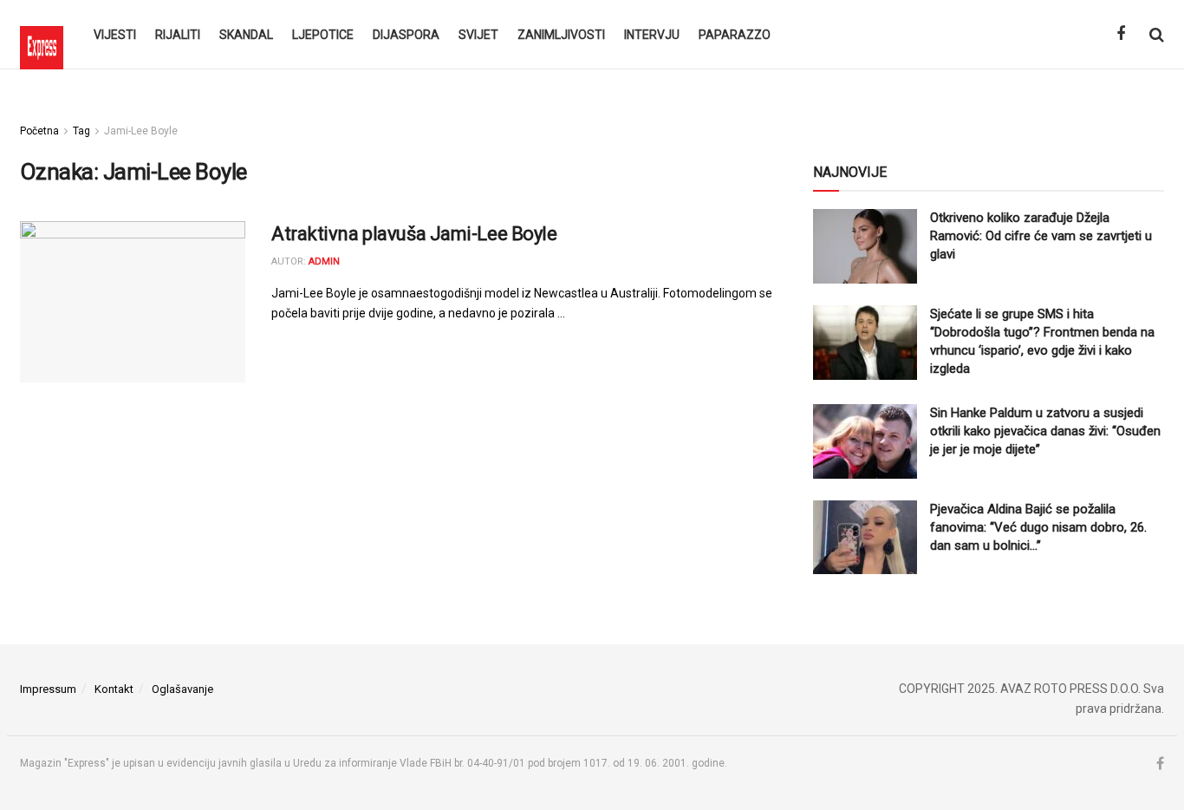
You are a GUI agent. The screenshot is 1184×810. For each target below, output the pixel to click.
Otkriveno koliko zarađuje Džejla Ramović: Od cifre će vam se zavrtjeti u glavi (1041, 236)
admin (324, 261)
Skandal (246, 35)
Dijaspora (406, 35)
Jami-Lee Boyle (141, 131)
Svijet (478, 35)
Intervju (652, 35)
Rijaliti (177, 35)
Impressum (48, 689)
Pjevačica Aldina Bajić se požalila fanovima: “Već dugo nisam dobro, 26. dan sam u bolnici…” (1038, 527)
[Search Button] (1156, 34)
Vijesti (115, 35)
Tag (81, 131)
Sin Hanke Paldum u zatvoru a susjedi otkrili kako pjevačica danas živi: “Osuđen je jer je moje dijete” (1045, 431)
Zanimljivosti (561, 35)
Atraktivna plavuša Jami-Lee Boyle (413, 234)
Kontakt (113, 689)
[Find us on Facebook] (1120, 34)
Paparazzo (735, 35)
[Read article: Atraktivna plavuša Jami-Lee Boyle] (132, 301)
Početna (39, 131)
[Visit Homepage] (41, 34)
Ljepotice (323, 35)
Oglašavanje (182, 689)
